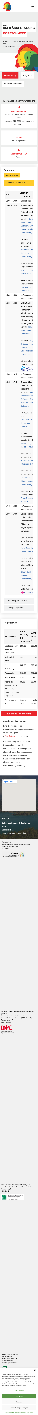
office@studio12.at (12, 736)
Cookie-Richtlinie (9, 1412)
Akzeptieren (19, 1396)
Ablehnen (19, 1402)
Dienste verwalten (19, 1390)
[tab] (19, 183)
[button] (35, 1370)
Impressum (30, 1412)
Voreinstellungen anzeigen (19, 1408)
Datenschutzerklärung (20, 1412)
